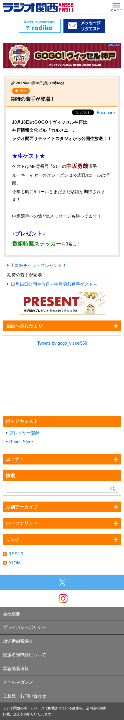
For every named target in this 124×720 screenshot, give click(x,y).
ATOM (14, 562)
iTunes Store (21, 441)
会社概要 (11, 613)
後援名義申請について (24, 654)
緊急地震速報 (16, 668)
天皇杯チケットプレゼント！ (38, 265)
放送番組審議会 (18, 641)
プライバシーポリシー (24, 627)
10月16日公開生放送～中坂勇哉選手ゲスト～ (53, 284)
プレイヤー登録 (24, 432)
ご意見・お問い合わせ (24, 695)
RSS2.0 (15, 553)
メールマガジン (18, 681)
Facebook (106, 112)
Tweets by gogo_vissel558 (62, 343)
